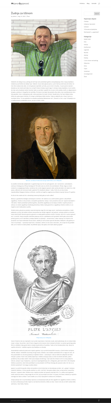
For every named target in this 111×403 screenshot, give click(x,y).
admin (15, 16)
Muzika (86, 52)
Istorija (86, 44)
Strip (85, 66)
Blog (88, 3)
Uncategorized (88, 74)
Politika (86, 58)
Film (85, 42)
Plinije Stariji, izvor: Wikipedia (43, 337)
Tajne (85, 68)
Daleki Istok (87, 39)
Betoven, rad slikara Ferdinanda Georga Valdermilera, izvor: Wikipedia (44, 180)
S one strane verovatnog (91, 60)
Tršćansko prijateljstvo (90, 29)
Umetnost (87, 71)
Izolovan (86, 27)
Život (28, 16)
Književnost (87, 47)
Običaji (86, 55)
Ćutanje (86, 21)
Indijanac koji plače (89, 24)
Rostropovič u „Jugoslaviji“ (91, 32)
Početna (82, 3)
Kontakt (94, 3)
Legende (86, 50)
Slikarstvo (86, 63)
